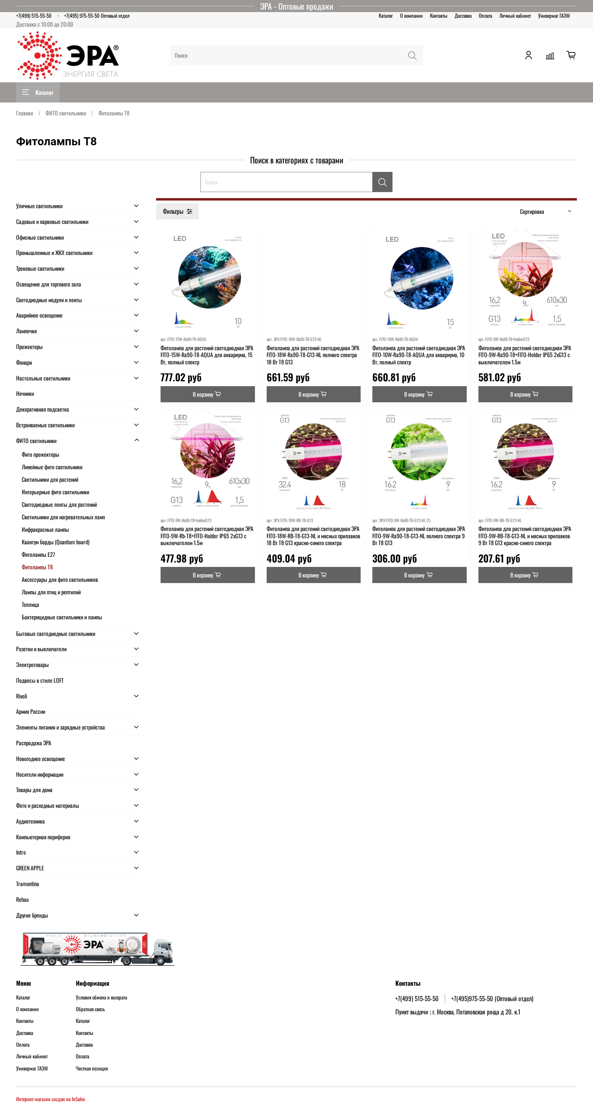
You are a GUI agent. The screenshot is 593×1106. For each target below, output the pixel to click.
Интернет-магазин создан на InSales (50, 1099)
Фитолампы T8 (37, 566)
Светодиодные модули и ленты (49, 299)
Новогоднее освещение (40, 758)
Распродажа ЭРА (33, 742)
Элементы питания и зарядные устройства (60, 727)
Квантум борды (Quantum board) (56, 541)
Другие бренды (32, 915)
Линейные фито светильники (52, 466)
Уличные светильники (39, 205)
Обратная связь (90, 1009)
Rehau (22, 899)
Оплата (485, 15)
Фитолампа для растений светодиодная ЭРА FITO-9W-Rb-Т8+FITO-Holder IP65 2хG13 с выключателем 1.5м (207, 535)
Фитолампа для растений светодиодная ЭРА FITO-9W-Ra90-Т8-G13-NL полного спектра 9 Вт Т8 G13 (418, 535)
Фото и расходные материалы (47, 805)
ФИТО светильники (66, 113)
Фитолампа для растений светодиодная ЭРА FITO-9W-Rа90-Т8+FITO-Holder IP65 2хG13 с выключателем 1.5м (524, 354)
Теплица (30, 604)
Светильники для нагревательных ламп (63, 516)
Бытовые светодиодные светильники (55, 633)
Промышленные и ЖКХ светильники (54, 252)
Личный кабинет (515, 15)
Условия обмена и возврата (101, 997)
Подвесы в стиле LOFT (40, 680)
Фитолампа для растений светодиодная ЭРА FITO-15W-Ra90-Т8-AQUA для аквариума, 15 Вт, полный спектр (207, 354)
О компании (411, 15)
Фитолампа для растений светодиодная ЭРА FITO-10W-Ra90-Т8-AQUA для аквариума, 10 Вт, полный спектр (418, 354)
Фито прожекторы (40, 454)
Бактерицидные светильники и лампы (62, 617)
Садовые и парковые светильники (52, 221)
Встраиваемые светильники (45, 424)
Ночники (25, 393)
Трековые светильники (40, 268)
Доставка (463, 15)
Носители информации (39, 774)
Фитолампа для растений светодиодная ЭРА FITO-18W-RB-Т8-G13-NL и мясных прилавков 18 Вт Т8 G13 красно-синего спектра (313, 535)
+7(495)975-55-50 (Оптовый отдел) (492, 998)
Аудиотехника (30, 821)
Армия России (30, 711)
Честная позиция (92, 1068)
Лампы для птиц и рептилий (51, 591)
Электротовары (32, 664)
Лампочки (26, 330)
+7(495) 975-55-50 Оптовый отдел (96, 15)
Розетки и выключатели (41, 648)
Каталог (386, 15)
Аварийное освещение (39, 315)
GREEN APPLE (30, 867)
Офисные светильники (40, 237)
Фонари (24, 362)
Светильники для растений (50, 479)
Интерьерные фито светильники (55, 491)
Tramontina (27, 883)
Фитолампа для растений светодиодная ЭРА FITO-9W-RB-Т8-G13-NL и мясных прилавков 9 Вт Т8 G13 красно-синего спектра (524, 535)
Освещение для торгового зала (48, 284)
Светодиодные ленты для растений (59, 504)
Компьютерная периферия (43, 836)
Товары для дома (34, 789)
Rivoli (21, 696)
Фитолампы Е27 (38, 554)
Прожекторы (29, 346)
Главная (24, 113)
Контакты (438, 15)
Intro (21, 852)
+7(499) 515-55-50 (34, 15)
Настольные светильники (43, 378)
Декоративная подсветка (42, 409)
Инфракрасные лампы (45, 529)
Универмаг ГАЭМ (554, 15)
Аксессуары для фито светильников (60, 579)
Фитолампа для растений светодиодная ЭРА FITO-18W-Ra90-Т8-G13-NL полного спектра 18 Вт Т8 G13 (313, 354)
